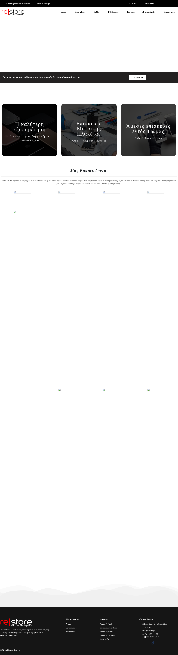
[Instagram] (147, 642)
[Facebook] (140, 642)
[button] (64, 12)
